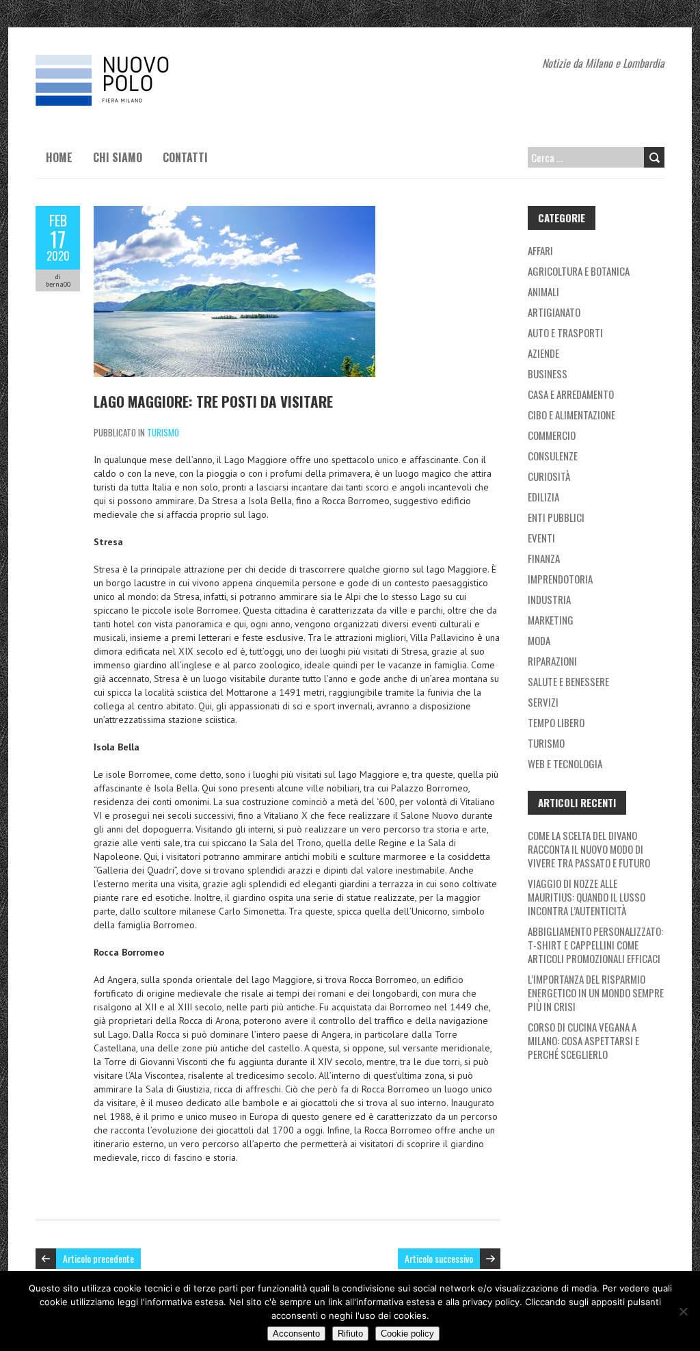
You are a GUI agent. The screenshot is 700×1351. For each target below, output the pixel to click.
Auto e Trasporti (565, 332)
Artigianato (554, 311)
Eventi (541, 537)
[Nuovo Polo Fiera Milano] (138, 61)
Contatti (185, 157)
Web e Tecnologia (565, 763)
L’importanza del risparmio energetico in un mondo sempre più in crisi (596, 992)
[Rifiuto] (683, 1311)
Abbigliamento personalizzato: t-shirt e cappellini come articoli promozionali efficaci (595, 944)
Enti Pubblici (556, 517)
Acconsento (296, 1333)
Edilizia (543, 496)
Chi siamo (117, 157)
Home (59, 157)
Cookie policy (407, 1333)
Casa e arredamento (571, 394)
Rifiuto (350, 1333)
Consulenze (553, 455)
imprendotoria (560, 578)
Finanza (544, 558)
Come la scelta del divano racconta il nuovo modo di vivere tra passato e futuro (589, 849)
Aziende (543, 352)
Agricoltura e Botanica (579, 270)
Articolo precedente (98, 1258)
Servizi (543, 701)
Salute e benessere (568, 681)
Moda (539, 640)
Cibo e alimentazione (571, 414)
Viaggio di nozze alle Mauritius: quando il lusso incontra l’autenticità (586, 897)
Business (547, 373)
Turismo (163, 432)
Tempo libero (556, 722)
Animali (543, 291)
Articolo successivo (439, 1258)
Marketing (551, 619)
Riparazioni (552, 660)
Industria (549, 599)
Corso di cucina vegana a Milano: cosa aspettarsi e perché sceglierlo (583, 1040)
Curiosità (549, 476)
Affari (540, 250)
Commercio (552, 435)
